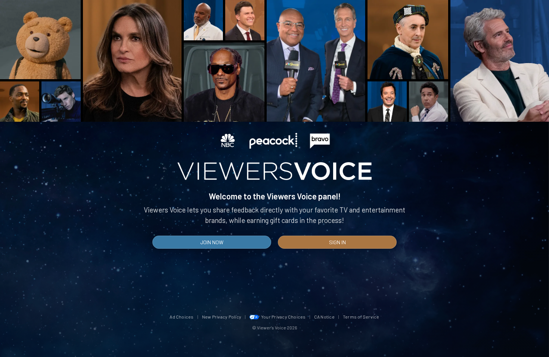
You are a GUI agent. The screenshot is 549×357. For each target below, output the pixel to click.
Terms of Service (361, 316)
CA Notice (324, 316)
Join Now (211, 242)
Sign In (337, 242)
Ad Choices (181, 316)
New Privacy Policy (221, 316)
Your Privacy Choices (283, 316)
